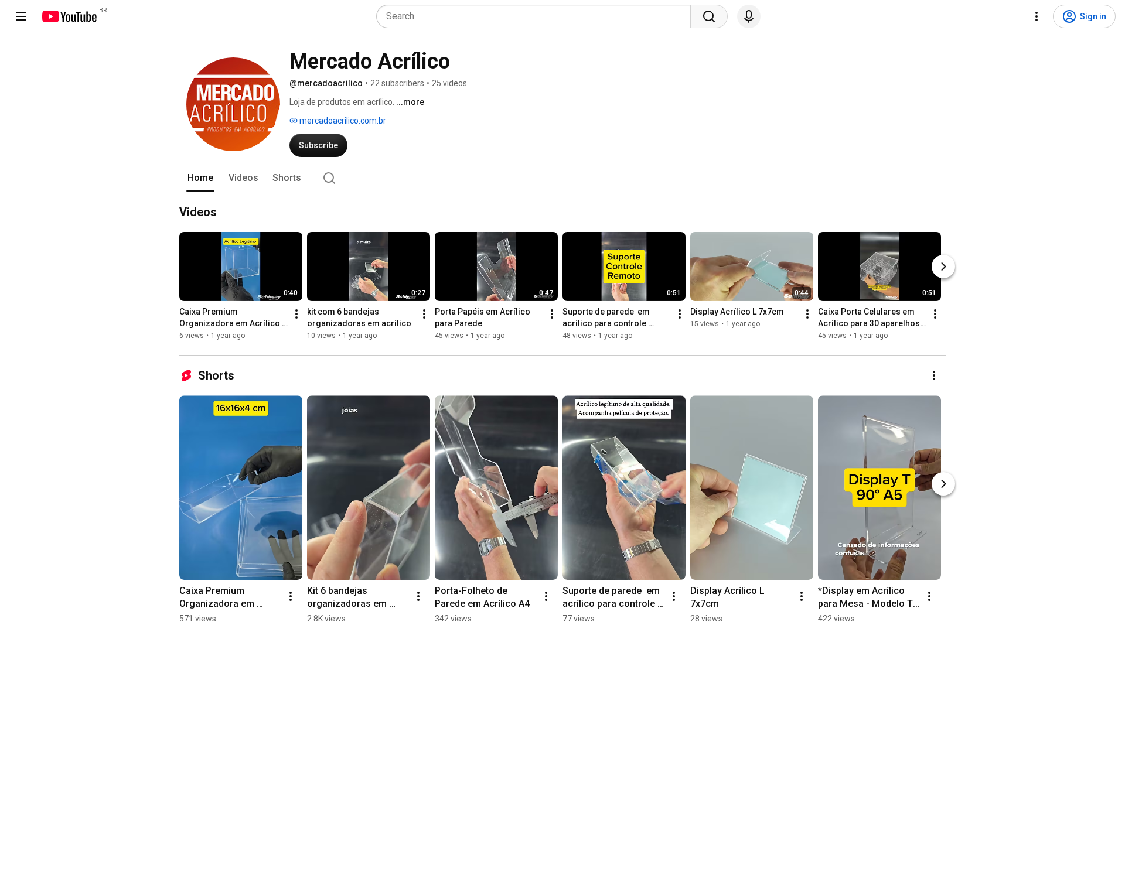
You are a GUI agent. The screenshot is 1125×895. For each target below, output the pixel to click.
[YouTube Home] (69, 16)
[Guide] (21, 16)
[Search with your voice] (749, 16)
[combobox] (537, 16)
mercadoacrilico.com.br (342, 120)
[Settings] (1036, 16)
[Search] (709, 16)
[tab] (200, 178)
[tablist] (562, 178)
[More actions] (296, 314)
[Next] (943, 266)
